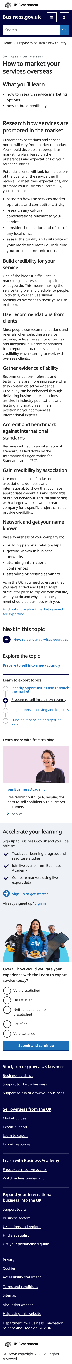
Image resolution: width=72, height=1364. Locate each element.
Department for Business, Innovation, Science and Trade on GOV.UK (33, 1325)
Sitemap (9, 1295)
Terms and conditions (20, 1286)
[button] (64, 17)
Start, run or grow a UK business (33, 1066)
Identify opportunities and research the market (40, 689)
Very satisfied (24, 1033)
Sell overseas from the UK (27, 1109)
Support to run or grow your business (33, 1092)
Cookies (9, 1268)
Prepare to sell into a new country (41, 43)
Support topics (15, 1209)
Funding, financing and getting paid (36, 721)
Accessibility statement (22, 1277)
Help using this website (22, 1313)
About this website (18, 1304)
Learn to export (15, 1135)
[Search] (64, 30)
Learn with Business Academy (31, 1160)
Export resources (17, 1144)
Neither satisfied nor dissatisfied (30, 1011)
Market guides (14, 1118)
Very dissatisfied (26, 990)
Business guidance (18, 1075)
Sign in (40, 903)
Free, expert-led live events (25, 1169)
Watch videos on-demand (24, 1178)
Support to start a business (25, 1084)
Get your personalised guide (26, 1244)
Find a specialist (16, 1235)
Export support (15, 1126)
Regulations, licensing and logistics (40, 710)
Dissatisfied (22, 1000)
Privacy (8, 1259)
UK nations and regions (22, 1226)
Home (7, 43)
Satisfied (20, 1023)
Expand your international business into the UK (27, 1197)
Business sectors (16, 1218)
